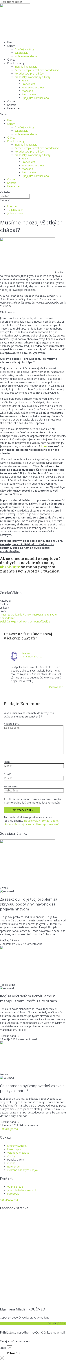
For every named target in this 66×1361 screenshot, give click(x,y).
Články (11, 59)
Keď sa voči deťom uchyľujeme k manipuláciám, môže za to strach (28, 998)
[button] (33, 114)
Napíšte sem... (12, 723)
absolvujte (10, 567)
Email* (7, 774)
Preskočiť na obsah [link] (11, 1)
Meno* (8, 761)
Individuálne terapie (26, 66)
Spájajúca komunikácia (35, 98)
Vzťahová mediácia (26, 56)
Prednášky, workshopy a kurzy (32, 77)
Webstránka (11, 786)
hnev (44, 446)
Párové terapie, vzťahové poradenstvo (37, 70)
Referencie (13, 108)
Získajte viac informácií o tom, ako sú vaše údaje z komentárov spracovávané (31, 822)
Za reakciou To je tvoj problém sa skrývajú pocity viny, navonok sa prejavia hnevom (28, 904)
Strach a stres (30, 94)
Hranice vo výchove (33, 87)
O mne (11, 101)
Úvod (10, 42)
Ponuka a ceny (15, 63)
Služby (11, 45)
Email (3, 1347)
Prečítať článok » (9, 940)
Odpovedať (55, 687)
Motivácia (27, 91)
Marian (26, 653)
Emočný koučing (24, 49)
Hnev (25, 80)
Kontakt (11, 105)
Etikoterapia (21, 52)
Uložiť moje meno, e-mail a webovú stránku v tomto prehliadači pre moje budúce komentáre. (32, 800)
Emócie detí (28, 84)
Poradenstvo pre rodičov (29, 73)
